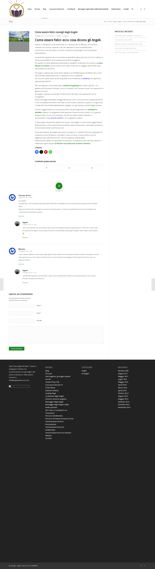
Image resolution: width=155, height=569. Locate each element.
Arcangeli (85, 374)
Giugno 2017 (123, 374)
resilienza (86, 78)
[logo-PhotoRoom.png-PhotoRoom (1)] (17, 9)
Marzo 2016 (122, 388)
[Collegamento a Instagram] (141, 9)
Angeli (59, 36)
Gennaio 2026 (123, 371)
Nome (39, 305)
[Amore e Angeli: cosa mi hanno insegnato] (2, 284)
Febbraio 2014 (123, 402)
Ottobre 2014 (123, 393)
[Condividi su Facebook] (46, 168)
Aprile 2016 (122, 385)
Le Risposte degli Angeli (54, 396)
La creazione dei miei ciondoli (124, 40)
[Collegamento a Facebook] (144, 9)
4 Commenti (50, 36)
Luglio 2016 (122, 379)
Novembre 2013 (124, 407)
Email (39, 313)
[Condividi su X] (69, 168)
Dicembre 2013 (124, 405)
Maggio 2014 (123, 399)
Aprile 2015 (122, 391)
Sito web (39, 320)
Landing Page (50, 393)
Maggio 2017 (123, 376)
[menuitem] (29, 9)
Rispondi (21, 216)
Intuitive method (51, 391)
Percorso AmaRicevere (54, 416)
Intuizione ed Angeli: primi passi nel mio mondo (128, 44)
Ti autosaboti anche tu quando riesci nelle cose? (129, 35)
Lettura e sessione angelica (55, 399)
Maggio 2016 (123, 382)
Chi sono (48, 374)
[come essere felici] (19, 41)
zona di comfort (57, 118)
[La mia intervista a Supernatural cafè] (153, 284)
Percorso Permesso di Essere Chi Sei (59, 419)
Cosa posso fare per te (54, 385)
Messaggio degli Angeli (54, 402)
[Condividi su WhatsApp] (92, 168)
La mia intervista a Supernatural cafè (126, 48)
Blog (11, 21)
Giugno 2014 (123, 396)
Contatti (48, 438)
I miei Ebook (50, 388)
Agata (66, 36)
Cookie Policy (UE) (52, 382)
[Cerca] (132, 9)
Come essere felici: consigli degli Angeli (126, 52)
